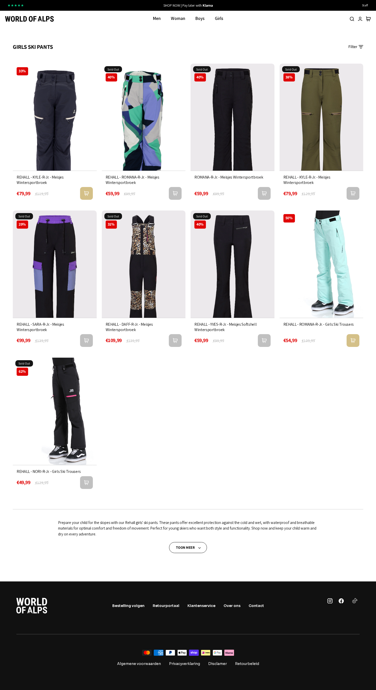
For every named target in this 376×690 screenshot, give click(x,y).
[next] (246, 5)
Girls (219, 18)
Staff (365, 5)
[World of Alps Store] (29, 19)
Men (157, 18)
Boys (200, 18)
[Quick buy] (86, 193)
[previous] (130, 5)
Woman (178, 18)
